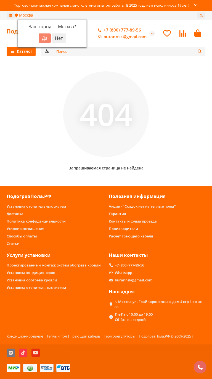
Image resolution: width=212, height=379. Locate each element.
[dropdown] (11, 15)
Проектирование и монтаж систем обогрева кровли (54, 265)
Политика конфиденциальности (36, 221)
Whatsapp (123, 272)
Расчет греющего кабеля (131, 236)
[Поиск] (199, 51)
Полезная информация (137, 196)
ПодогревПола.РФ (29, 196)
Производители (123, 228)
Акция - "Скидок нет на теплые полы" (142, 206)
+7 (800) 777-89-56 (122, 30)
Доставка (15, 213)
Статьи (13, 243)
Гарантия (117, 213)
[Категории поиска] (47, 51)
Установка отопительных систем (36, 206)
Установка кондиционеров (31, 272)
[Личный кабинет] (201, 15)
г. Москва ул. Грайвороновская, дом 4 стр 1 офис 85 (158, 304)
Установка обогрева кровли (32, 280)
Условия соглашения (25, 228)
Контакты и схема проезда (133, 221)
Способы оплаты (22, 236)
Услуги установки (29, 255)
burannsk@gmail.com (125, 37)
